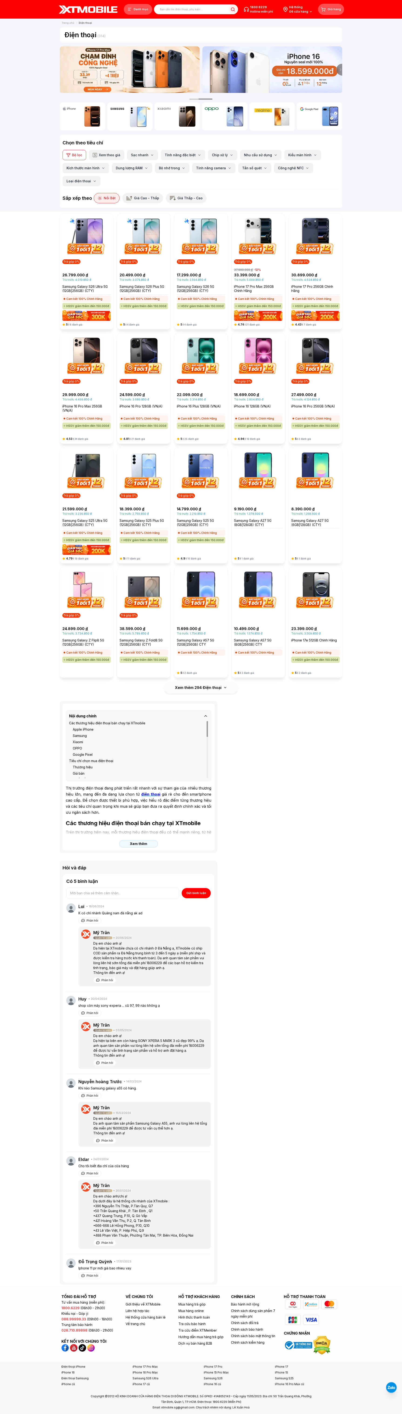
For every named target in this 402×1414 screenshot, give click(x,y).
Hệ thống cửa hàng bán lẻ (146, 1317)
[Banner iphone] (272, 69)
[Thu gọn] (205, 716)
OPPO (77, 748)
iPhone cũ (68, 1384)
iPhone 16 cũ (212, 1384)
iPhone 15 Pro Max (216, 1372)
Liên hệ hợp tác (137, 1311)
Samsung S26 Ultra (145, 1378)
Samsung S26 (213, 1378)
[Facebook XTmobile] (65, 1347)
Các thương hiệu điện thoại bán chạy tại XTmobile (107, 723)
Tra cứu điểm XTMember (197, 1330)
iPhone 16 (68, 1372)
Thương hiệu (83, 767)
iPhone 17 (281, 1366)
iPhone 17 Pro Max (145, 1366)
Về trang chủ (135, 1324)
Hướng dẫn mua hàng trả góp (201, 1337)
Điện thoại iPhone (73, 1366)
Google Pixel (83, 754)
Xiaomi (78, 742)
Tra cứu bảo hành (192, 1324)
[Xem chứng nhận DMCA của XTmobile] (322, 1345)
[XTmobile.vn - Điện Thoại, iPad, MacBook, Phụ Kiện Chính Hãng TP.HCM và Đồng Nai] (88, 9)
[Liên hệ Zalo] (391, 1387)
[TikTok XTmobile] (82, 1347)
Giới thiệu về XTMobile (143, 1304)
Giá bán (78, 773)
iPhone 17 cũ (141, 1384)
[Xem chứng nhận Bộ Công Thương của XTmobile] (298, 1345)
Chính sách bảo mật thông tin (253, 1336)
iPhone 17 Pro (213, 1366)
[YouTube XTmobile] (73, 1347)
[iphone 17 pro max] (130, 69)
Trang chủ (68, 22)
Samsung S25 (284, 1378)
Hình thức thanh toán (194, 1317)
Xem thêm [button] (138, 844)
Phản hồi (92, 920)
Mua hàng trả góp (192, 1304)
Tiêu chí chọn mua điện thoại (91, 761)
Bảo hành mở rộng (245, 1304)
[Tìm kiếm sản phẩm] (232, 9)
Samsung (80, 736)
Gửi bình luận (196, 893)
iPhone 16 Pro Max (145, 1372)
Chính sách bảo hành (247, 1329)
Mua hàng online (191, 1311)
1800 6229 (258, 7)
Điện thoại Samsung (75, 1378)
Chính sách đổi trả (244, 1323)
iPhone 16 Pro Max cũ (289, 1384)
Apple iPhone (83, 729)
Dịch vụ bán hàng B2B (195, 1343)
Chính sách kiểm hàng (248, 1342)
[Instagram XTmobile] (91, 1347)
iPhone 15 (281, 1372)
